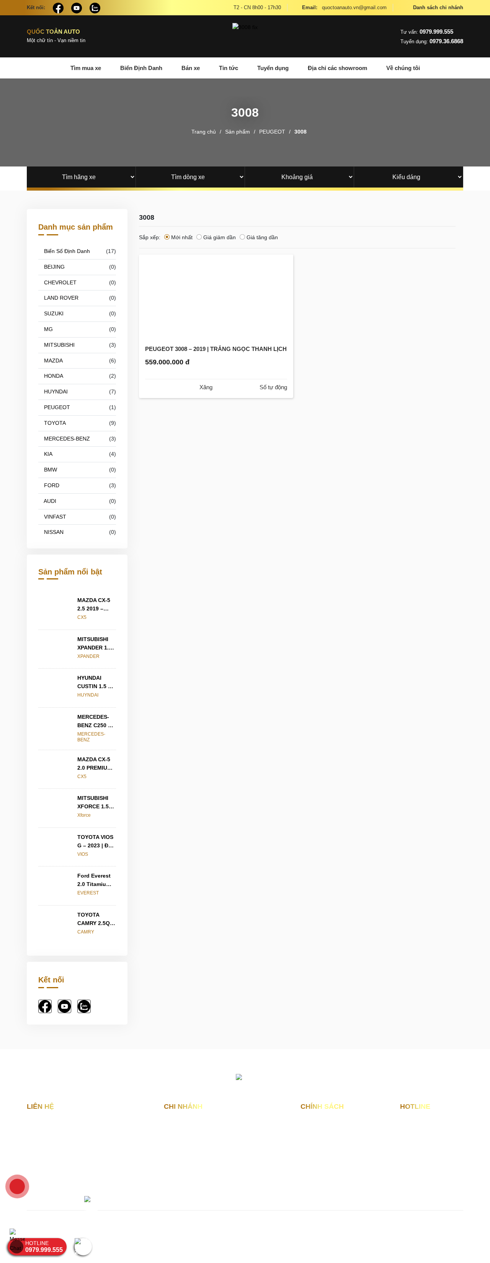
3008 (300, 132)
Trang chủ (203, 132)
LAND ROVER (60, 298)
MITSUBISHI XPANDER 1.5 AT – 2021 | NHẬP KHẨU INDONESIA (94, 644)
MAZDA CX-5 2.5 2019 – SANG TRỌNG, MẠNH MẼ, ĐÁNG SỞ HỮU (96, 605)
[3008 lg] (245, 36)
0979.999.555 (426, 31)
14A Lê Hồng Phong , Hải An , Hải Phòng (209, 1131)
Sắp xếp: (149, 237)
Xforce (84, 815)
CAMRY (85, 932)
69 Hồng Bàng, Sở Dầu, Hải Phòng (212, 1148)
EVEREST (88, 893)
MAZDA (52, 360)
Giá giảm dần (219, 237)
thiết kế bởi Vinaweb (250, 1233)
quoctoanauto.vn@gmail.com (344, 7)
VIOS (82, 854)
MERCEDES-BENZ (66, 439)
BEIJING (53, 267)
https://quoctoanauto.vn (91, 1183)
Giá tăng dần (262, 237)
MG (47, 329)
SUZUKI (53, 313)
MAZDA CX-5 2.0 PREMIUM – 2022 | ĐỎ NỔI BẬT (94, 764)
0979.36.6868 (431, 41)
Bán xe (190, 68)
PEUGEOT (272, 132)
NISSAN (53, 532)
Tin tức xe (313, 1164)
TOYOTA (54, 423)
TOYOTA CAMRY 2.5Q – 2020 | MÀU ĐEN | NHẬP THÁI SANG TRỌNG (95, 919)
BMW (49, 470)
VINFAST (54, 517)
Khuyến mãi (315, 1151)
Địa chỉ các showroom (337, 68)
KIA (47, 454)
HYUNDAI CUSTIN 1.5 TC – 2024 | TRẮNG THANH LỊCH (96, 682)
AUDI (49, 501)
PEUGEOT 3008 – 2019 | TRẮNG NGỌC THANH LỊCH (216, 349)
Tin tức (228, 68)
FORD (50, 485)
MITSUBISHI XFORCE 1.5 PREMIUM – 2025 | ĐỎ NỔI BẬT (95, 803)
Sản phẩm (237, 132)
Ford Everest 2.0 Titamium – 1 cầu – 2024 (96, 880)
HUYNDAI (55, 391)
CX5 (82, 617)
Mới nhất (182, 237)
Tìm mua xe (85, 68)
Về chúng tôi (403, 68)
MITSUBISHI (58, 345)
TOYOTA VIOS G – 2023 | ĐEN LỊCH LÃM (96, 842)
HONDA (52, 376)
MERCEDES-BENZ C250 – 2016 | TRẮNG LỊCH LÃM (95, 721)
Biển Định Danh (141, 68)
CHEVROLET (59, 282)
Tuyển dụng (273, 68)
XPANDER (88, 656)
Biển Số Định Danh (66, 251)
